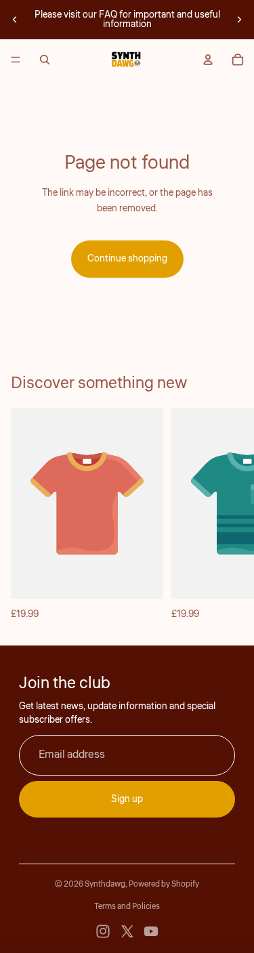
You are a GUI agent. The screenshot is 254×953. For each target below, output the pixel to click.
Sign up (127, 799)
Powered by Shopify (164, 884)
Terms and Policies (127, 906)
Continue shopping (127, 259)
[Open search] (45, 60)
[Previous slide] (15, 20)
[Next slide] (239, 20)
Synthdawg (105, 884)
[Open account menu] (208, 60)
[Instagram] (103, 931)
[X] (127, 931)
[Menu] (15, 59)
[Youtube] (151, 931)
